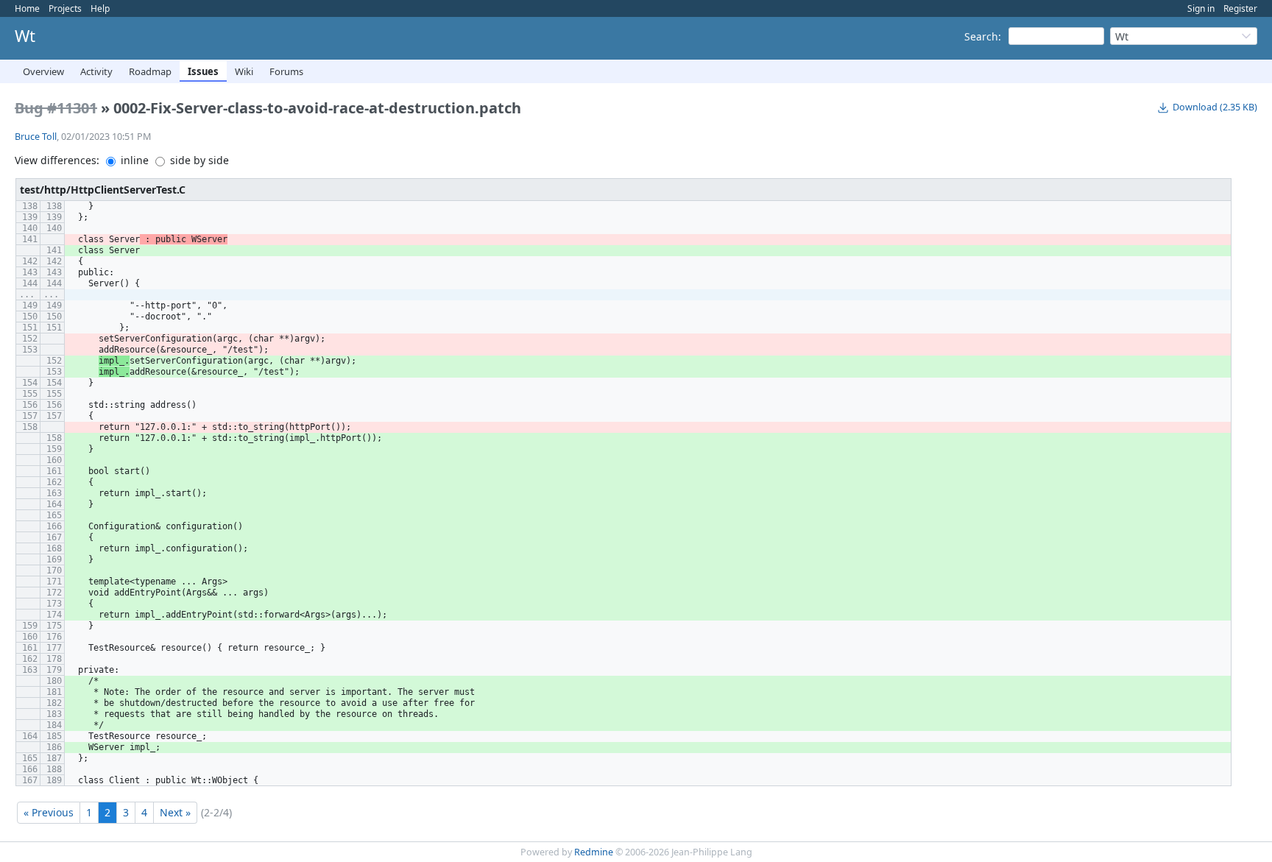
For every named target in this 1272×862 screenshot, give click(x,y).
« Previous (49, 812)
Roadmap (150, 71)
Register (1240, 8)
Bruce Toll (36, 136)
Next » (175, 812)
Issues (203, 71)
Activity (96, 71)
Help (100, 8)
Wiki (244, 71)
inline (133, 160)
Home (27, 8)
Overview (43, 71)
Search (981, 36)
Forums (286, 71)
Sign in (1201, 8)
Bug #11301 (56, 108)
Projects (65, 8)
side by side (198, 160)
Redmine (593, 852)
